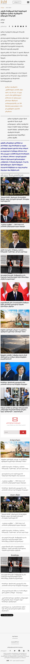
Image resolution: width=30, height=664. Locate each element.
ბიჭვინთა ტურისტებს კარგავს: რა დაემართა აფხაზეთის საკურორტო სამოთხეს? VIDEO (14, 331)
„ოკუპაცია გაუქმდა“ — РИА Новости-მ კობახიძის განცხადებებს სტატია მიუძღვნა (13, 225)
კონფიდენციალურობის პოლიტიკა (15, 647)
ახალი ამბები (15, 495)
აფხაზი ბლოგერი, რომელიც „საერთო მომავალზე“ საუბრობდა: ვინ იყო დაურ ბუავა (14, 251)
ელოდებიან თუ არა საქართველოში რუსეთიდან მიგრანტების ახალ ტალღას (13, 475)
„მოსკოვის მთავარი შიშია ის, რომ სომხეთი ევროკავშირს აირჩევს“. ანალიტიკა (14, 592)
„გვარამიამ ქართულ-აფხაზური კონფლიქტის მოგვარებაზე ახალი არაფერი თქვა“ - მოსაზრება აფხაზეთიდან (15, 600)
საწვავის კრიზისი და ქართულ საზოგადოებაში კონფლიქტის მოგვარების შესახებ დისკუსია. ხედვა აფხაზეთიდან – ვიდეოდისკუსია (14, 409)
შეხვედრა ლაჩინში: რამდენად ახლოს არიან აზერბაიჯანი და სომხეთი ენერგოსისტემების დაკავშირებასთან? (14, 357)
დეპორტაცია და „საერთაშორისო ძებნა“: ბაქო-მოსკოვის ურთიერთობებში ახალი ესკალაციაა (14, 609)
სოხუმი (2, 22)
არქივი (3, 7)
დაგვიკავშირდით (15, 642)
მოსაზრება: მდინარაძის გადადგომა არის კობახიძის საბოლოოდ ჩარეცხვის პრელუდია (14, 383)
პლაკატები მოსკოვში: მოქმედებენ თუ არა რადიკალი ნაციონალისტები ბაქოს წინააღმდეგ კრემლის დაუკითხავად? (15, 277)
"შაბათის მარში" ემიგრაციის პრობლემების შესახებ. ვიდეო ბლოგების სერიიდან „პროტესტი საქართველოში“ (15, 199)
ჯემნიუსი (3, 20)
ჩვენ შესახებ (15, 636)
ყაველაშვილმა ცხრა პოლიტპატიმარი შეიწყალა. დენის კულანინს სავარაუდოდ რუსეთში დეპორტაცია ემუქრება (15, 304)
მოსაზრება (15, 555)
